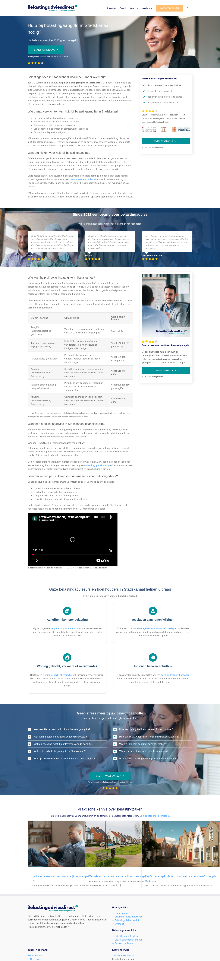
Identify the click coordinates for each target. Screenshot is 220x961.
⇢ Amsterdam (35, 955)
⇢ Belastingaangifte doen (125, 936)
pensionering (103, 465)
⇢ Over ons (118, 923)
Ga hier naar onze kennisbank (155, 815)
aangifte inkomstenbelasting (65, 628)
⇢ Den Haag (34, 958)
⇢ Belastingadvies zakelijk (125, 920)
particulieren (76, 179)
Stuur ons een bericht (123, 955)
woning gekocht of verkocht (57, 674)
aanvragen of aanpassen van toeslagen (157, 628)
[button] (188, 8)
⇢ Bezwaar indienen (122, 943)
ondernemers (93, 179)
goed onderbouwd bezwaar (175, 674)
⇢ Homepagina (120, 912)
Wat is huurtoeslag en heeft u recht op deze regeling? (119, 876)
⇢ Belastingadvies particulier (127, 916)
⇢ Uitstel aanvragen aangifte (127, 939)
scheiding (90, 465)
